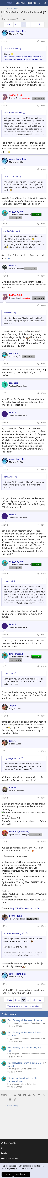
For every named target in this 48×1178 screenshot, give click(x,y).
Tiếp (39, 24)
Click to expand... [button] (24, 134)
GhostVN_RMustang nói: (14, 933)
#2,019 (43, 926)
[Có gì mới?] (39, 3)
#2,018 (43, 841)
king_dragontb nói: (11, 758)
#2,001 (43, 41)
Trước (9, 24)
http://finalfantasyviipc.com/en (25, 908)
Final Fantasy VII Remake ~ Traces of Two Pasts (25, 1034)
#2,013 (43, 634)
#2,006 (43, 305)
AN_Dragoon (9, 19)
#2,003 (43, 169)
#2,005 (43, 275)
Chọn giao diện (9, 1143)
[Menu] (3, 3)
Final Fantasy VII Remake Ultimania (24, 1020)
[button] (23, 1148)
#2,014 (43, 666)
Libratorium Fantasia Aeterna (33, 1023)
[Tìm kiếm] (44, 3)
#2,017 (43, 797)
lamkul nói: (8, 581)
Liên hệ (4, 1153)
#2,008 (43, 393)
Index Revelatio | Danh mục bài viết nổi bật (24, 1064)
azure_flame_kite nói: (12, 112)
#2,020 (43, 984)
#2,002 (43, 105)
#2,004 (43, 223)
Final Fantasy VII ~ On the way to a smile (24, 1049)
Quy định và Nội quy (9, 1158)
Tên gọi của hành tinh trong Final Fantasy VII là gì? (23, 1079)
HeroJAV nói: (8, 476)
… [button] (19, 24)
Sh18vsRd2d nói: (10, 48)
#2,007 (43, 363)
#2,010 (43, 469)
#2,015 (43, 715)
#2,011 (43, 525)
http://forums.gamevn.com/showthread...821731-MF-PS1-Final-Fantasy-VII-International (23, 58)
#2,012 (43, 573)
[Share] (38, 41)
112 (33, 24)
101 (23, 24)
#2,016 (43, 751)
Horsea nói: (8, 312)
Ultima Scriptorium (28, 1068)
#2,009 (43, 422)
